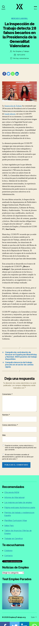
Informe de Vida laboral (14, 497)
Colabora (8, 550)
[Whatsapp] (13, 74)
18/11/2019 (21, 55)
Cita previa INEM (11, 492)
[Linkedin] (17, 74)
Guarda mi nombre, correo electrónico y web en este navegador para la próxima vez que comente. (20, 448)
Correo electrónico (10, 425)
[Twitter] (8, 74)
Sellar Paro (9, 525)
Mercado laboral (19, 18)
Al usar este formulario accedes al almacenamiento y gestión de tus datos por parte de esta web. (17, 456)
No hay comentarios (21, 58)
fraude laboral (9, 114)
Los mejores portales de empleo (18, 502)
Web (4, 435)
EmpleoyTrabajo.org (17, 617)
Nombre (6, 415)
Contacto (8, 555)
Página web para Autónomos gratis (19, 507)
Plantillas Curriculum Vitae (15, 520)
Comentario (7, 394)
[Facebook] (4, 74)
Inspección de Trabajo (13, 106)
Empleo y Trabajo (22, 51)
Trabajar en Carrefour (13, 538)
